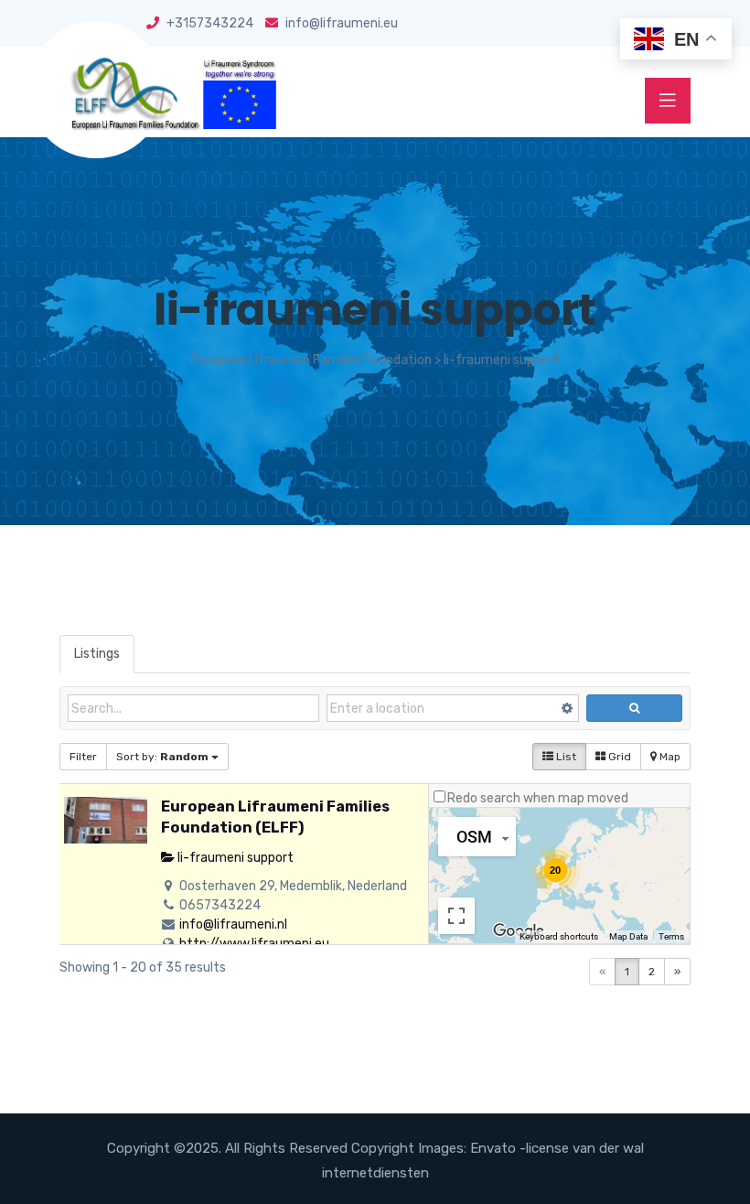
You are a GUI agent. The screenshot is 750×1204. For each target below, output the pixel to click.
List (564, 756)
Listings (97, 653)
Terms (671, 936)
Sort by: (162, 756)
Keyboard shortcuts (559, 936)
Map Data (628, 936)
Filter (83, 756)
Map (668, 756)
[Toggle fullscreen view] (456, 916)
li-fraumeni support (234, 857)
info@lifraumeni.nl (233, 924)
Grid (618, 756)
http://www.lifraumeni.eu (254, 943)
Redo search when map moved (537, 798)
